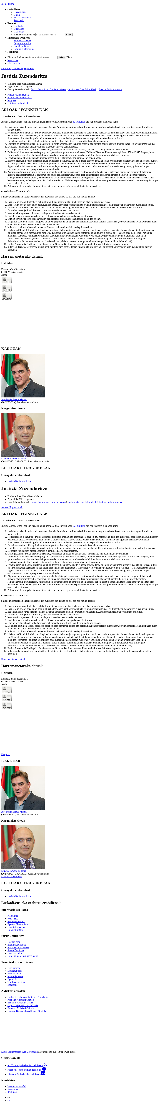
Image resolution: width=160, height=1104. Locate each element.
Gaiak (17, 14)
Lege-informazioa (22, 43)
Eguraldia (12, 979)
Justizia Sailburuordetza (110, 89)
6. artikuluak (79, 121)
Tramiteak (19, 20)
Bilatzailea (19, 28)
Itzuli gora (13, 1092)
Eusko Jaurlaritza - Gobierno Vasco (48, 89)
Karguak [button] (12, 100)
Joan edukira (7, 3)
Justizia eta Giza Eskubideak (82, 89)
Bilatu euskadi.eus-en (24, 34)
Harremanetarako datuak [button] (20, 97)
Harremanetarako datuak (13, 659)
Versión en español (17, 1086)
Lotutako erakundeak (11, 876)
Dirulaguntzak (15, 970)
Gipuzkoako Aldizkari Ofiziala (23, 1005)
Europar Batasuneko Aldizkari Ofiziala (27, 1011)
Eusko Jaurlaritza (22, 17)
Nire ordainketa (15, 976)
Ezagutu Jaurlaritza (17, 944)
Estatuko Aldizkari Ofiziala (21, 1008)
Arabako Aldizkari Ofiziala (21, 999)
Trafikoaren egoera (17, 982)
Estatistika (13, 984)
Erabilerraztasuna (22, 40)
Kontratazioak (14, 973)
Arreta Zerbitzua (16, 950)
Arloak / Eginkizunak (11, 507)
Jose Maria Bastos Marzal (14, 399)
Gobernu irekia (15, 953)
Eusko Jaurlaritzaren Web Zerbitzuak (19, 1051)
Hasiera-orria (20, 12)
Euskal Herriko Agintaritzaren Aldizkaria (28, 997)
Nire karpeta (14, 63)
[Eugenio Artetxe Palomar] (23, 455)
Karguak (5, 754)
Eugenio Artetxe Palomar (13, 458)
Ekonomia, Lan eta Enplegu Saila (17, 68)
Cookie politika (21, 46)
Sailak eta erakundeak (18, 947)
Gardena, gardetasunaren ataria (23, 956)
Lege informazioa (16, 927)
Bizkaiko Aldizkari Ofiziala (21, 1002)
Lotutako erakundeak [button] (18, 103)
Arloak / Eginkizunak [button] (18, 94)
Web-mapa (19, 31)
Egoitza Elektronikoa (24, 49)
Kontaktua (19, 26)
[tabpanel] (80, 179)
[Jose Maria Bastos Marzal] (23, 396)
